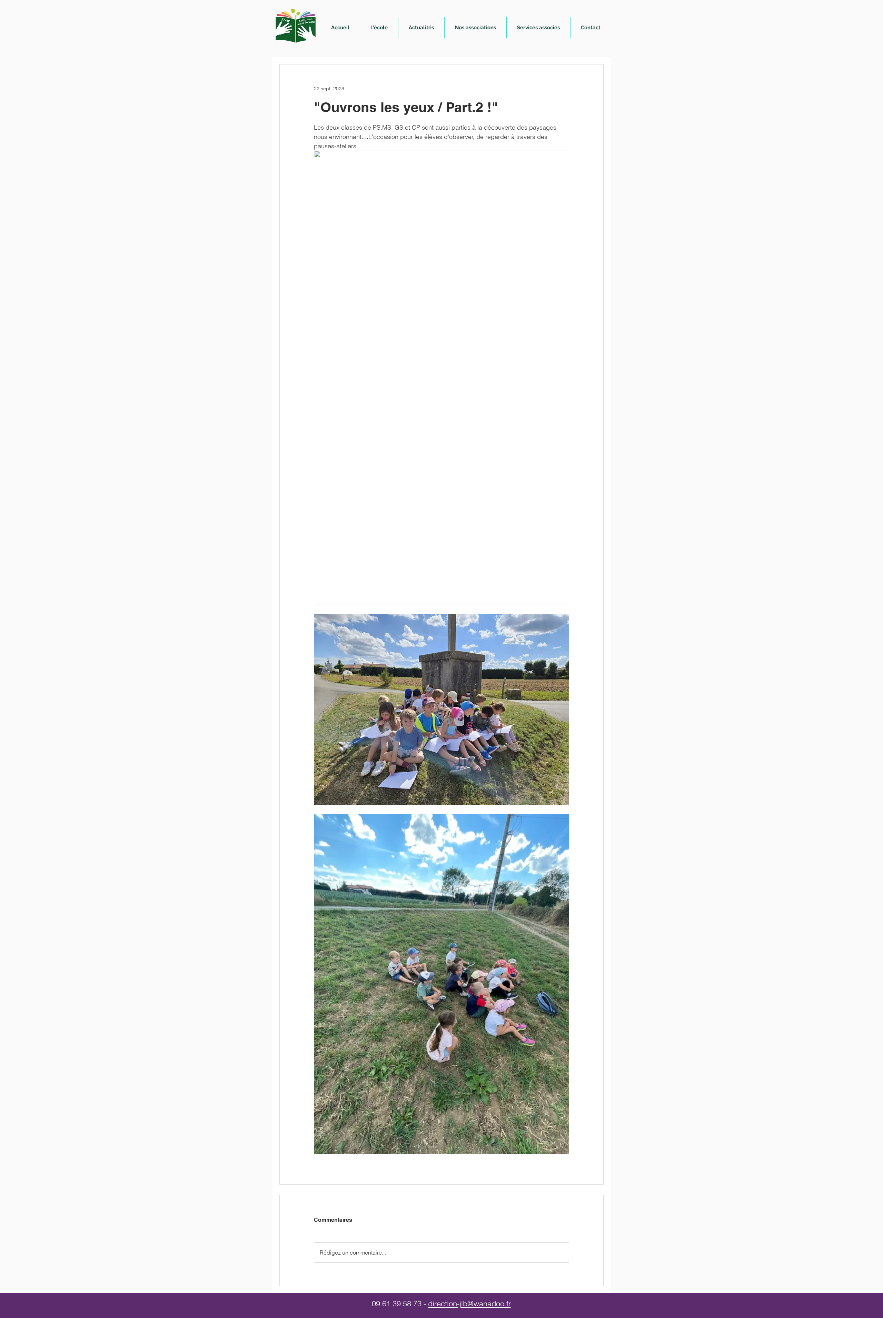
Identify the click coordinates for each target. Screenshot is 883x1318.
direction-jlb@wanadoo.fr (469, 1303)
